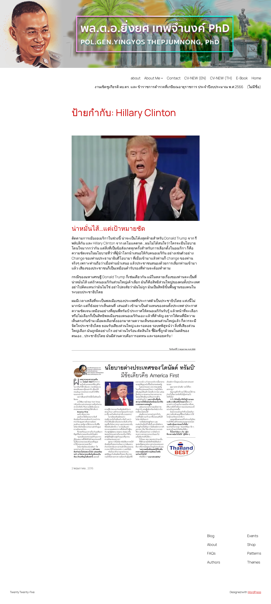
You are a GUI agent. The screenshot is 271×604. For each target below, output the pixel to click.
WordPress (254, 592)
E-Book (242, 78)
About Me (152, 78)
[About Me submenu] (162, 78)
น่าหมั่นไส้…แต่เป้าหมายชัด (108, 228)
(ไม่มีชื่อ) (254, 86)
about (136, 78)
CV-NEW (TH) (221, 78)
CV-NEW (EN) (195, 78)
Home (256, 78)
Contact (173, 78)
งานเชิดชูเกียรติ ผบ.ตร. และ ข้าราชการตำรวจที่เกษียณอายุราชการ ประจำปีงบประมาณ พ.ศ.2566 (169, 86)
